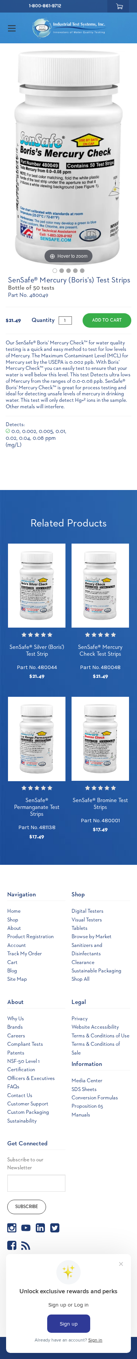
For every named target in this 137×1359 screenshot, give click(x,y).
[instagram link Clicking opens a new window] (11, 1227)
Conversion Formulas (95, 1098)
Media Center (87, 1080)
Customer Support (27, 1104)
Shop (12, 920)
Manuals (81, 1115)
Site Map (17, 979)
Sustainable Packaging (96, 971)
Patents (15, 1053)
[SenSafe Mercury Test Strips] (55, 270)
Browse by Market (92, 936)
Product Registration (30, 936)
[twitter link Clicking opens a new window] (54, 1227)
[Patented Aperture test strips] (82, 270)
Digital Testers (88, 911)
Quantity (43, 320)
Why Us (15, 1018)
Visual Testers (87, 920)
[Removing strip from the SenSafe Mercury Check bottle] (75, 270)
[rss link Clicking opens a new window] (25, 1245)
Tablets (80, 928)
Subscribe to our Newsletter (25, 1163)
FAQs (13, 1086)
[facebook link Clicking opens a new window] (11, 1245)
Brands (15, 1027)
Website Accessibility (95, 1027)
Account (16, 945)
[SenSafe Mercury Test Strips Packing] (61, 270)
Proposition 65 (87, 1106)
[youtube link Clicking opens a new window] (25, 1227)
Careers (16, 1036)
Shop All (80, 979)
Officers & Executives (31, 1078)
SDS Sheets (84, 1089)
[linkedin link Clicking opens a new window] (40, 1227)
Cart (12, 962)
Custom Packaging (28, 1112)
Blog (12, 971)
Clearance (83, 962)
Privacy (80, 1018)
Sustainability (22, 1121)
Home (14, 911)
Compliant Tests (25, 1044)
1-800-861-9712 (45, 5)
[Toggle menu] (18, 27)
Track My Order (24, 953)
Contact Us (19, 1095)
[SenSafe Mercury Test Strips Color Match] (68, 270)
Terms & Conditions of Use (100, 1036)
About (14, 928)
